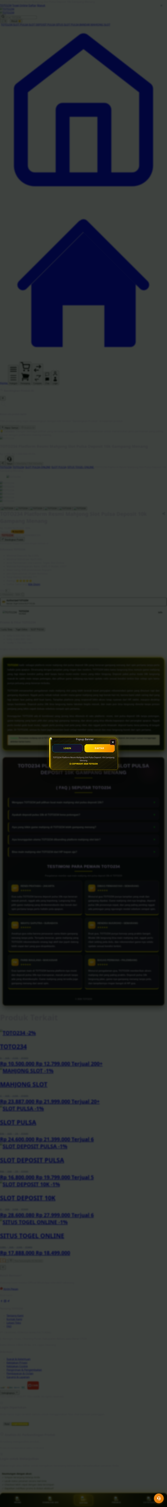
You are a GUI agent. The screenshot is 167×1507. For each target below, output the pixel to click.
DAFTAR (99, 748)
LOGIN (67, 748)
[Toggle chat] (159, 1498)
